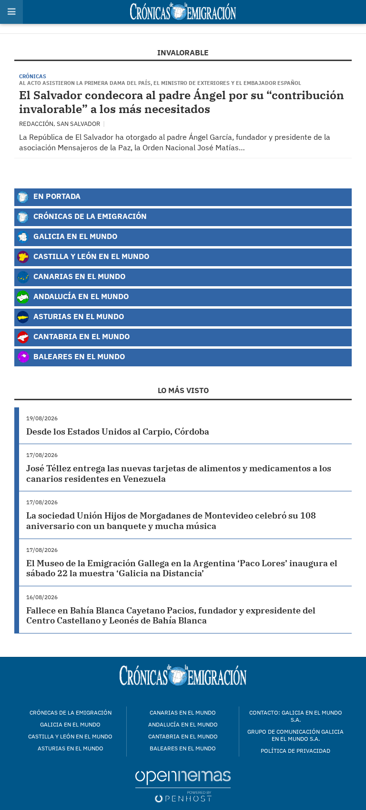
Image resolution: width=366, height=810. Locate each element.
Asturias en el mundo (70, 748)
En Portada (56, 196)
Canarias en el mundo (183, 712)
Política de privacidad (295, 750)
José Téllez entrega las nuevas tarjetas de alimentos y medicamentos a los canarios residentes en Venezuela (178, 473)
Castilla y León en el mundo (70, 736)
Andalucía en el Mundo (80, 296)
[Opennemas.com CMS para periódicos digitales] (183, 786)
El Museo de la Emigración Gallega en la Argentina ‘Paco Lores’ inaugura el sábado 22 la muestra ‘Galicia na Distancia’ (181, 568)
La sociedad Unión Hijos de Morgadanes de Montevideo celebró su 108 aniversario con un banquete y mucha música (171, 520)
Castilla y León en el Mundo (90, 256)
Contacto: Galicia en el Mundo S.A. (295, 716)
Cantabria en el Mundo (80, 336)
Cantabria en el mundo (183, 736)
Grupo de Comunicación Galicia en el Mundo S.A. (295, 735)
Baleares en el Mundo (78, 356)
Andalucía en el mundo (183, 724)
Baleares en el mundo (183, 748)
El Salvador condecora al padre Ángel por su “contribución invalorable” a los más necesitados (181, 101)
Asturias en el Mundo (77, 316)
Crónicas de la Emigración (89, 216)
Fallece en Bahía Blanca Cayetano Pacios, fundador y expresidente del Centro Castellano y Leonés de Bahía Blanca (170, 615)
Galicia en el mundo (70, 724)
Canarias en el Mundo (78, 276)
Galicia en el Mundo (74, 236)
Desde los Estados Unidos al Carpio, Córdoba (117, 431)
